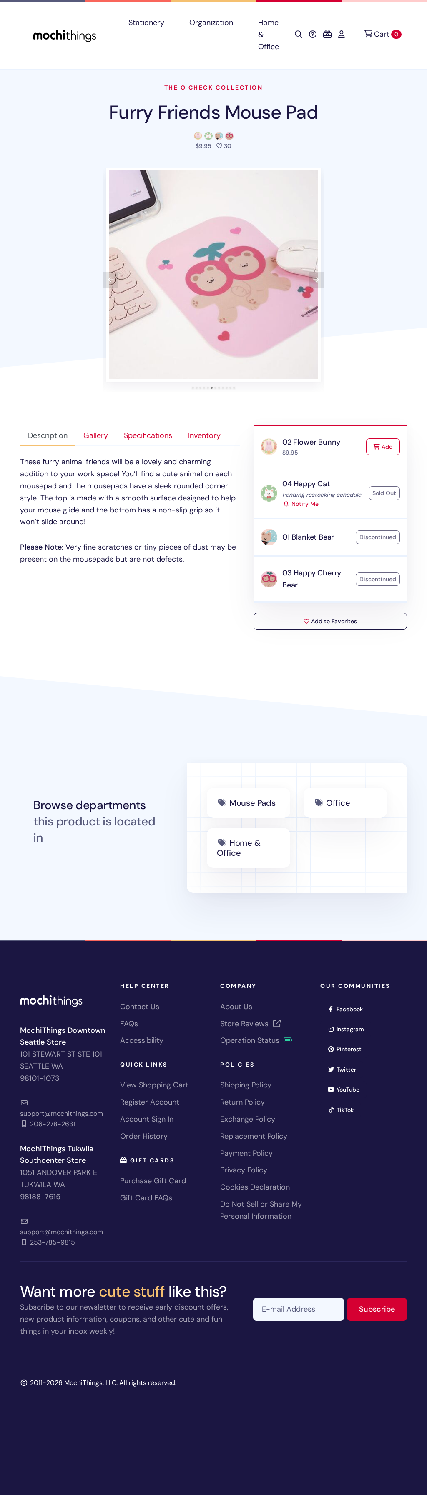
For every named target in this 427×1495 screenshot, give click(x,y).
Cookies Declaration (255, 1187)
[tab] (193, 388)
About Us (236, 1007)
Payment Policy (246, 1153)
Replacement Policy (253, 1136)
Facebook (352, 1009)
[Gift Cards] (327, 34)
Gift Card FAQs (146, 1198)
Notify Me (304, 504)
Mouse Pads (252, 803)
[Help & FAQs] (313, 34)
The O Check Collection (213, 87)
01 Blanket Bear (308, 537)
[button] (213, 275)
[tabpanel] (130, 510)
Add (390, 446)
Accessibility (141, 1040)
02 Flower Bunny (311, 442)
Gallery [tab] (95, 435)
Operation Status (250, 1040)
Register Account (149, 1102)
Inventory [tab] (204, 435)
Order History (144, 1136)
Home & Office (268, 35)
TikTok (348, 1110)
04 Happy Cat (306, 484)
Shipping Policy (245, 1085)
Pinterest (352, 1049)
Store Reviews (245, 1024)
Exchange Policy (247, 1119)
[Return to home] (64, 34)
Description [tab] (48, 435)
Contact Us (139, 1007)
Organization (211, 23)
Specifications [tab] (148, 435)
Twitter (349, 1069)
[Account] (341, 34)
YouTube (351, 1089)
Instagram (353, 1029)
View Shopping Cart (154, 1085)
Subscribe (383, 1309)
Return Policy (242, 1102)
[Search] (298, 34)
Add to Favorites (333, 621)
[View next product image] (316, 280)
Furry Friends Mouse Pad (213, 112)
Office (338, 803)
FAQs (129, 1024)
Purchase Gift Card (153, 1181)
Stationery (146, 23)
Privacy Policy (243, 1170)
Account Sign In (146, 1119)
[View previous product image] (110, 280)
